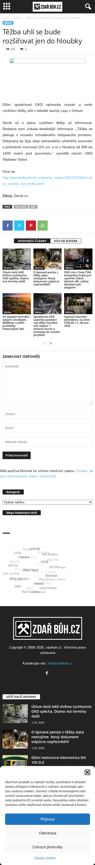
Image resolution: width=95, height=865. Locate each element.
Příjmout (47, 819)
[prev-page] (44, 343)
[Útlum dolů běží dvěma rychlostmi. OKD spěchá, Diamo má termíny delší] (17, 259)
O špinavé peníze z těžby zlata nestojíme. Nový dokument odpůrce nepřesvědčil (46, 278)
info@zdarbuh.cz (60, 663)
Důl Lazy (20, 206)
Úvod (6, 17)
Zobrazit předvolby (47, 847)
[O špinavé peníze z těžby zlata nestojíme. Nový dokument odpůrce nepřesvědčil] (47, 259)
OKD (33, 206)
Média (17, 17)
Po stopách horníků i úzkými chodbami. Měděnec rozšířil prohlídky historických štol (16, 323)
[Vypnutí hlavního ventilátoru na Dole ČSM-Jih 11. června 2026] (78, 303)
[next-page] (50, 343)
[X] (19, 225)
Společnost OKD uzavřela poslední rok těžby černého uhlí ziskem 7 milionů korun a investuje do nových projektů (46, 326)
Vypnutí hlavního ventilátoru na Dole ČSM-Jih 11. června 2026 (77, 321)
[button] (87, 772)
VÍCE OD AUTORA (66, 241)
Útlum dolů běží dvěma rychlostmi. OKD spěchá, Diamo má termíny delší (16, 276)
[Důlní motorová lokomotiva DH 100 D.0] (15, 764)
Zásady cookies (45, 858)
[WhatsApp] (42, 225)
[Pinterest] (31, 225)
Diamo (8, 267)
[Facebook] (8, 225)
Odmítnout (47, 833)
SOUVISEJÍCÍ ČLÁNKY (32, 241)
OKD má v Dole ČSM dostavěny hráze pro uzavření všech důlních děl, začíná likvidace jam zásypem (77, 279)
